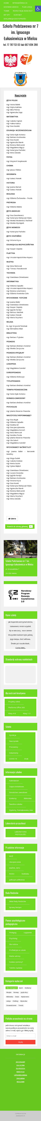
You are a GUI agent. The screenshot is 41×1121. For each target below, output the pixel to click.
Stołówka (25, 874)
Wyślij (20, 1042)
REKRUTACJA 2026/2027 (23, 11)
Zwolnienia (20, 1078)
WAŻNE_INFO (14, 868)
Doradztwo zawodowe (18, 792)
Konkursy (13, 798)
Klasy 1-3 (26, 713)
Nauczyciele (20, 95)
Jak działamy (20, 1062)
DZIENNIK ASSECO (11, 7)
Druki (26, 759)
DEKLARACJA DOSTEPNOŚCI (15, 19)
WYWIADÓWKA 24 (20, 3)
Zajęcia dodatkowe (16, 786)
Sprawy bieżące (15, 907)
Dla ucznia (21, 1065)
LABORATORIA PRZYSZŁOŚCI (20, 833)
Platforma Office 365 (16, 707)
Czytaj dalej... (20, 648)
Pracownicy (13, 747)
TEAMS (6, 11)
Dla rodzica (13, 944)
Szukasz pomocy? (16, 962)
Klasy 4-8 (12, 713)
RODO (11, 874)
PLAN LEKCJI (27, 7)
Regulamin (20, 1082)
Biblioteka (27, 798)
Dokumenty (13, 753)
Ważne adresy (14, 956)
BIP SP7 (7, 15)
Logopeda (28, 932)
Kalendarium (14, 780)
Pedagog (12, 932)
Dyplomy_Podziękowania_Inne (21, 810)
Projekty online (14, 701)
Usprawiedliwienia (20, 1075)
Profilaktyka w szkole (17, 950)
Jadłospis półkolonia (17, 880)
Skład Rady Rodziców (17, 901)
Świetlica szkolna (15, 804)
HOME (6, 3)
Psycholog (13, 938)
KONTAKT (18, 15)
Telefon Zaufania (15, 968)
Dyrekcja (12, 735)
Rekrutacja (20, 1072)
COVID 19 (13, 759)
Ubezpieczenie (15, 862)
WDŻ (11, 856)
